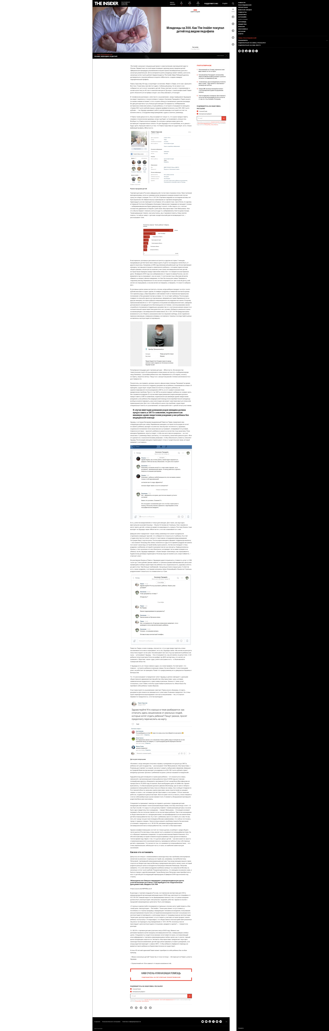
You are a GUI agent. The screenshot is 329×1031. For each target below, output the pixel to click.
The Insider (195, 47)
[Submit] (189, 996)
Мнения (241, 26)
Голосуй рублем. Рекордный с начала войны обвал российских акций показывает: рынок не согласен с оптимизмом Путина (212, 76)
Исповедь (242, 21)
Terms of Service (145, 1001)
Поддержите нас (211, 3)
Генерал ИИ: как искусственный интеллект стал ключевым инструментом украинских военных (211, 90)
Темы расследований (247, 38)
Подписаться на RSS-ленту (249, 45)
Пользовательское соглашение (111, 1021)
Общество (242, 24)
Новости (241, 2)
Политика (242, 14)
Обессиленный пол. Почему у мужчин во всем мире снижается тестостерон (212, 70)
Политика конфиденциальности (131, 1021)
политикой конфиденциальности (167, 999)
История (241, 31)
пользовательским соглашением (151, 999)
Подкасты (242, 12)
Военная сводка (245, 9)
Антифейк (242, 17)
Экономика (243, 29)
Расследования (244, 5)
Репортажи (243, 7)
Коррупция (195, 11)
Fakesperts (243, 40)
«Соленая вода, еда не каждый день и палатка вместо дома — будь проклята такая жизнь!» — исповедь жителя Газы (212, 83)
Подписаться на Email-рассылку (252, 42)
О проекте (97, 1021)
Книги (240, 33)
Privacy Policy (138, 1001)
